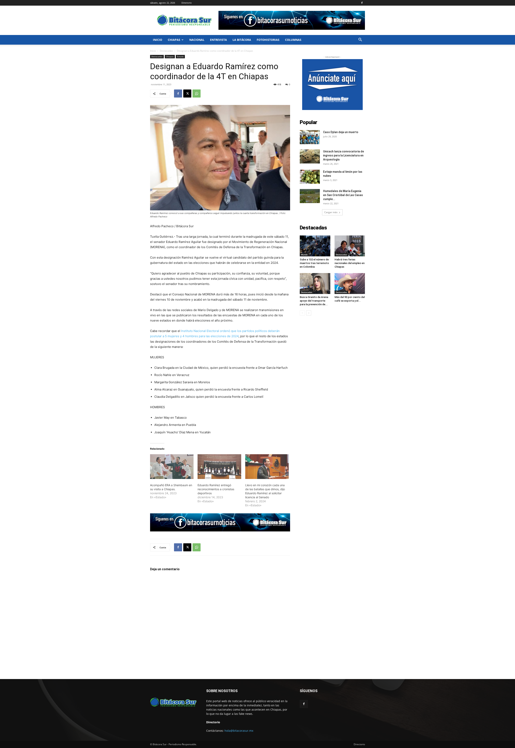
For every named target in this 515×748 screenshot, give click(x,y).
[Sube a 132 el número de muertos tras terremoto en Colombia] (315, 245)
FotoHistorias (268, 40)
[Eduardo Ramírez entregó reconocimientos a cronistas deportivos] (219, 466)
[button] (360, 40)
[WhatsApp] (197, 93)
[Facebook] (362, 3)
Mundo (304, 254)
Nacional (196, 40)
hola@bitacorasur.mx (239, 731)
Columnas (293, 40)
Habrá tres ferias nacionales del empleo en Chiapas (350, 263)
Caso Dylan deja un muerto (340, 132)
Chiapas (174, 40)
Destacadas (166, 50)
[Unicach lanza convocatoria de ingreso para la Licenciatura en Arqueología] (310, 156)
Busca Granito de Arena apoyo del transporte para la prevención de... (314, 301)
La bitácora (242, 40)
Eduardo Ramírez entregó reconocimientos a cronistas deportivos (216, 489)
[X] (187, 93)
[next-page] (308, 312)
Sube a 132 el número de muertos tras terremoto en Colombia (314, 263)
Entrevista (218, 40)
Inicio (157, 40)
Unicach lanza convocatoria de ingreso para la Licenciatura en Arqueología (343, 155)
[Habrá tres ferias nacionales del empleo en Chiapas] (350, 245)
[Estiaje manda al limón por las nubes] (310, 177)
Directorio (186, 2)
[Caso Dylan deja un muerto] (310, 137)
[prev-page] (302, 312)
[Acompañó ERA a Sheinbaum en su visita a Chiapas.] (172, 466)
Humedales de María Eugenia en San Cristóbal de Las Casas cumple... (343, 195)
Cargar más (331, 212)
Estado (180, 56)
